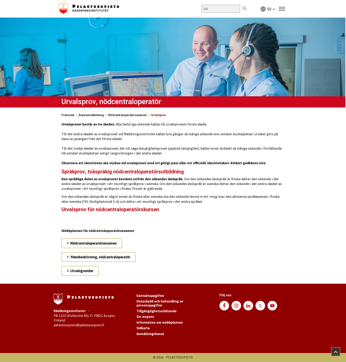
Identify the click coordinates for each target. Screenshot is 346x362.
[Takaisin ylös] (335, 351)
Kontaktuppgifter (150, 296)
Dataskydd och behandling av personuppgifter (160, 303)
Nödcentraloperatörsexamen (127, 115)
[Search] (244, 9)
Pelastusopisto (179, 357)
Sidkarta (143, 328)
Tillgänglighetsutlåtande (157, 311)
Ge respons (145, 317)
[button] (268, 9)
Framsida (67, 115)
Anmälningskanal (150, 334)
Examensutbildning (91, 115)
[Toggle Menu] (282, 9)
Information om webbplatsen (160, 322)
